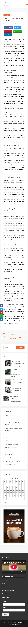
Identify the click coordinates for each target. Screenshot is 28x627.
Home (5, 580)
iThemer (17, 624)
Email (5, 607)
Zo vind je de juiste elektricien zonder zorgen (15, 333)
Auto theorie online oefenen (12, 419)
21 (17, 493)
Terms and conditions (9, 590)
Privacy (6, 587)
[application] (14, 567)
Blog (6, 434)
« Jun (5, 502)
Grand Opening (9, 451)
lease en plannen (9, 458)
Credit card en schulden (11, 444)
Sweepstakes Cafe (10, 464)
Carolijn (18, 23)
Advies (7, 415)
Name (5, 601)
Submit (5, 614)
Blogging (7, 15)
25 (8, 495)
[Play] (4, 572)
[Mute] (21, 572)
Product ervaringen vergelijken (13, 461)
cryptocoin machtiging (11, 447)
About (5, 583)
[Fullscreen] (23, 572)
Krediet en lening (9, 454)
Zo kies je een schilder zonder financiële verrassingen (15, 337)
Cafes (6, 440)
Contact (6, 594)
